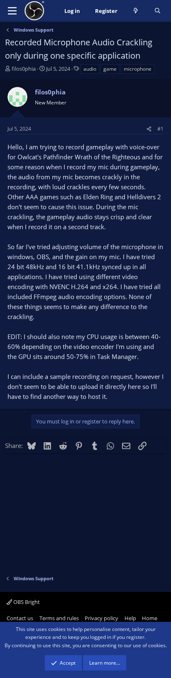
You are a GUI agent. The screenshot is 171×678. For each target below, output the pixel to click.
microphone (137, 68)
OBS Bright (26, 602)
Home (149, 618)
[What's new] (136, 11)
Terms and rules (59, 618)
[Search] (158, 11)
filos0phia (24, 68)
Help (130, 618)
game (110, 68)
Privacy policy (101, 618)
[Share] (149, 129)
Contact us (20, 618)
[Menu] (12, 11)
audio (89, 68)
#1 (160, 128)
